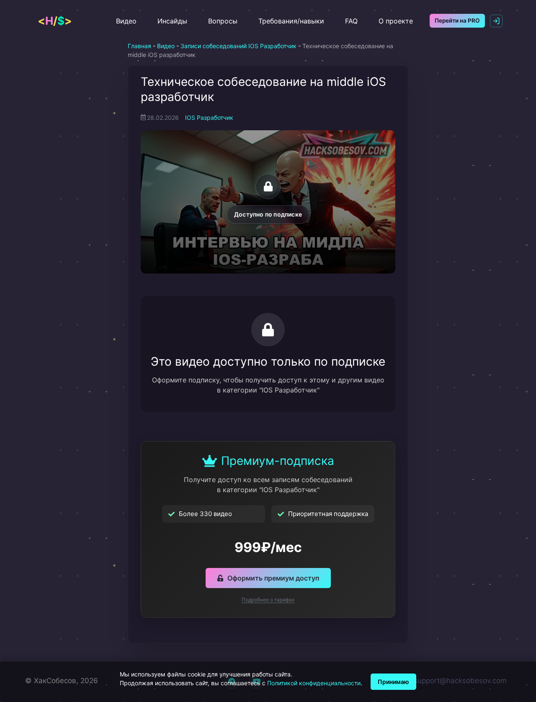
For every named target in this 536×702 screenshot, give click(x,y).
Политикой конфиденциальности (314, 683)
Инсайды (172, 21)
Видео (126, 21)
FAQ (351, 21)
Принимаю (393, 681)
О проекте (396, 21)
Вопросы (222, 21)
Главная (139, 45)
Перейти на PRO (457, 20)
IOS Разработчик (209, 117)
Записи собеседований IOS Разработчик (238, 45)
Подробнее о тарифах (268, 599)
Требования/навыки (291, 21)
